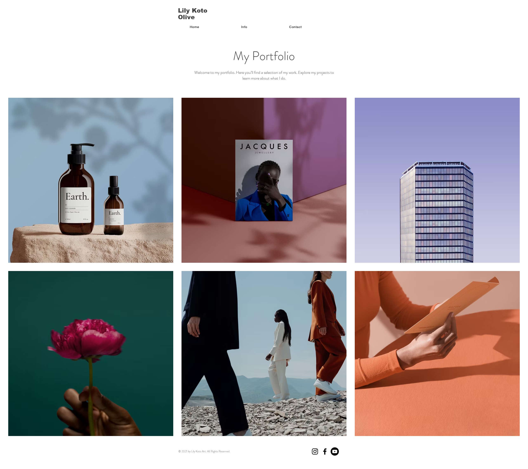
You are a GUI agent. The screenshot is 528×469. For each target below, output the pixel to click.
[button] (244, 27)
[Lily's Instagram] (315, 451)
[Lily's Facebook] (325, 451)
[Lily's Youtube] (335, 451)
